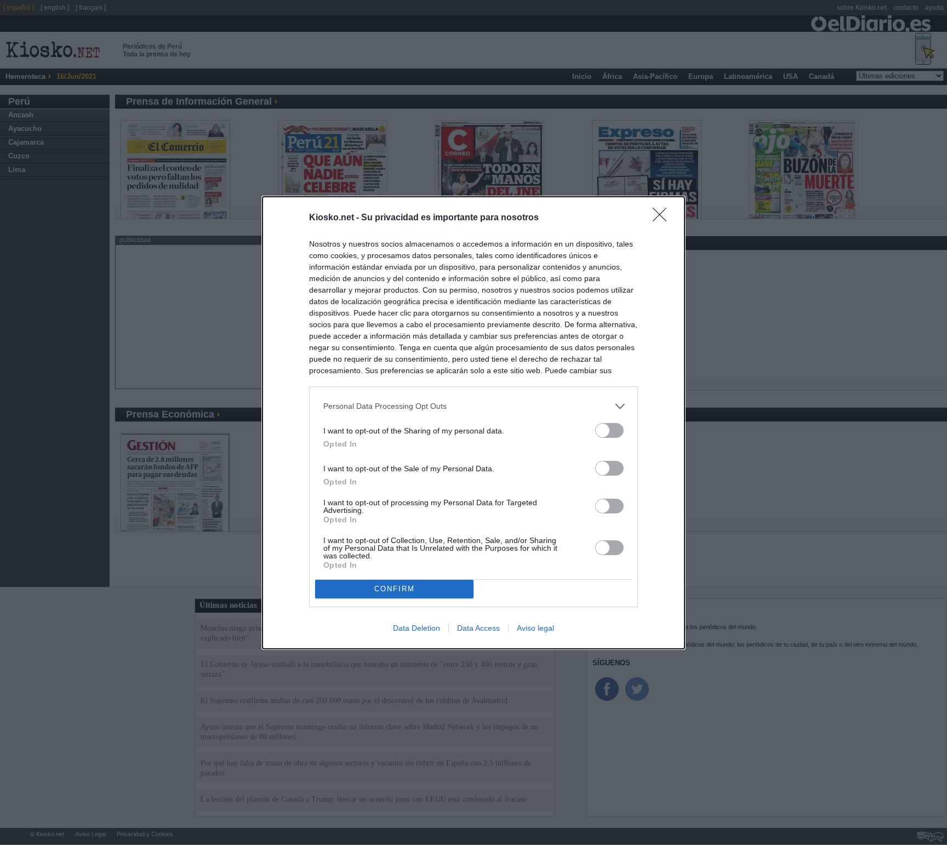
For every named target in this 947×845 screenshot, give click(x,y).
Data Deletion (416, 628)
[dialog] (473, 423)
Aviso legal (535, 628)
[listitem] (473, 406)
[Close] (663, 218)
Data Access (478, 628)
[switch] (609, 430)
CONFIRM (394, 589)
